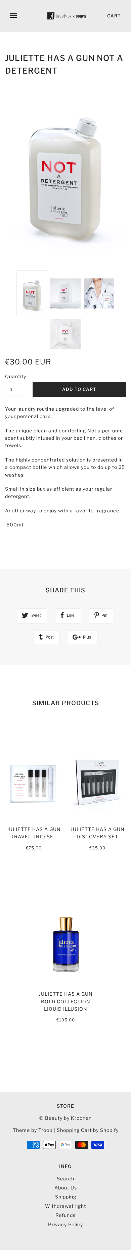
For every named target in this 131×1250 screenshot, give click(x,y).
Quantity (15, 376)
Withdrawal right (65, 1206)
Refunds (65, 1215)
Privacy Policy (65, 1224)
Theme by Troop (32, 1130)
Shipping (65, 1196)
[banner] (67, 16)
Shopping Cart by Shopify (88, 1130)
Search (65, 1178)
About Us (65, 1187)
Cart (114, 15)
